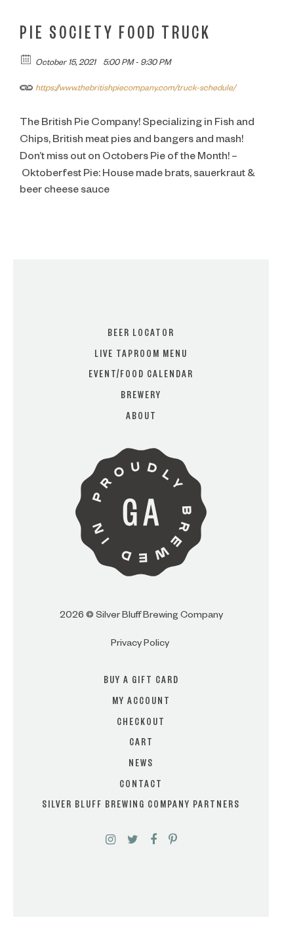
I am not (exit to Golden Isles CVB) (141, 503)
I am (141, 450)
